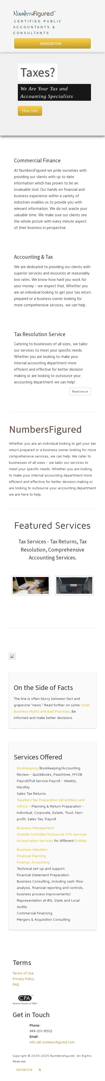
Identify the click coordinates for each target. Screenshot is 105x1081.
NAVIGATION (51, 43)
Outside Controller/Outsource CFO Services (52, 834)
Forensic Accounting (33, 862)
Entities (81, 840)
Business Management (35, 828)
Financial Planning (31, 856)
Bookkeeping (27, 768)
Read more (80, 391)
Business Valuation (32, 849)
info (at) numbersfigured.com (52, 1042)
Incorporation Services (35, 840)
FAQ (16, 984)
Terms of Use (23, 973)
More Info (30, 111)
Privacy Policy (23, 979)
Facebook (24, 1069)
